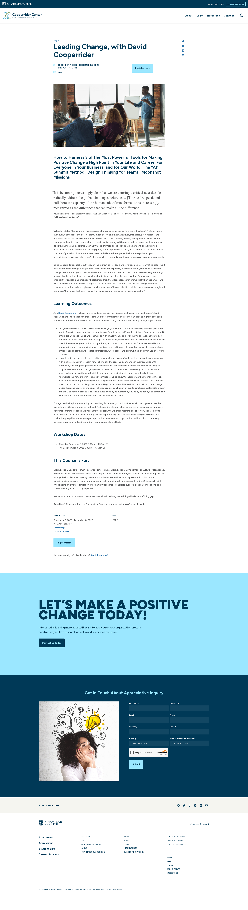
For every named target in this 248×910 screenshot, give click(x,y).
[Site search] (241, 15)
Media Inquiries (130, 848)
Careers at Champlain (134, 852)
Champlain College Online (93, 852)
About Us (85, 837)
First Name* (134, 703)
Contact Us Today (51, 643)
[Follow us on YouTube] (206, 805)
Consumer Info (173, 869)
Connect (229, 15)
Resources (213, 15)
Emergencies (172, 873)
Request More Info (235, 4)
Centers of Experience (91, 844)
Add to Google (59, 528)
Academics (46, 837)
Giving (84, 848)
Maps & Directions (175, 840)
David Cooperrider (67, 313)
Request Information (176, 844)
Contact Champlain (176, 837)
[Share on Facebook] (183, 46)
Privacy (170, 858)
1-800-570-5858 (115, 889)
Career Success (49, 854)
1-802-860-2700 (99, 889)
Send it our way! (99, 555)
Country (132, 739)
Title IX (170, 865)
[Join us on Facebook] (195, 805)
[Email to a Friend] (183, 55)
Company (133, 727)
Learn (200, 15)
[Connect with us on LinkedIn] (201, 805)
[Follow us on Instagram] (178, 805)
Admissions (46, 843)
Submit (136, 764)
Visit (83, 840)
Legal (169, 861)
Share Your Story (216, 4)
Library (127, 844)
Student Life (47, 848)
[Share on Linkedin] (183, 50)
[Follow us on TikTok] (189, 805)
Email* (132, 715)
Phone (172, 715)
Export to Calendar (61, 531)
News (126, 837)
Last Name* (175, 703)
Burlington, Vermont (198, 824)
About (188, 15)
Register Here (142, 68)
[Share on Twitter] (183, 41)
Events (57, 41)
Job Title (174, 727)
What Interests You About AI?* (182, 739)
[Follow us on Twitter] (184, 805)
